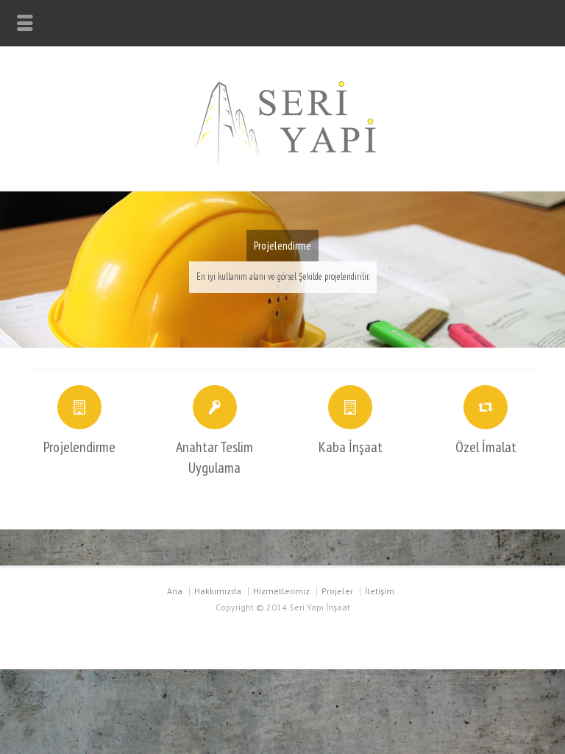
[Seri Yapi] (283, 159)
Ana (174, 590)
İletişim (379, 590)
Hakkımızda (217, 590)
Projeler (337, 590)
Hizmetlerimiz (281, 590)
